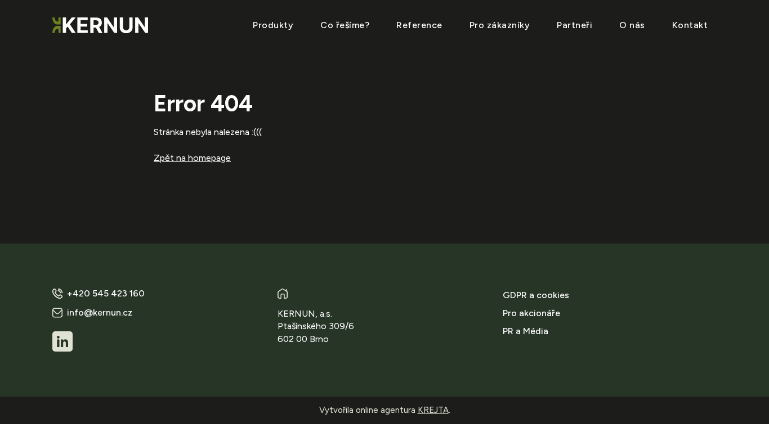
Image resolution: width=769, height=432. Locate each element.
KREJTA (433, 410)
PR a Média (525, 331)
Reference (419, 25)
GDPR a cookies (536, 295)
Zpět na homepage (192, 157)
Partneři (574, 25)
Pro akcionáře (531, 313)
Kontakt (690, 25)
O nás (632, 25)
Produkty (273, 25)
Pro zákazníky (500, 25)
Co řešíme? (344, 25)
